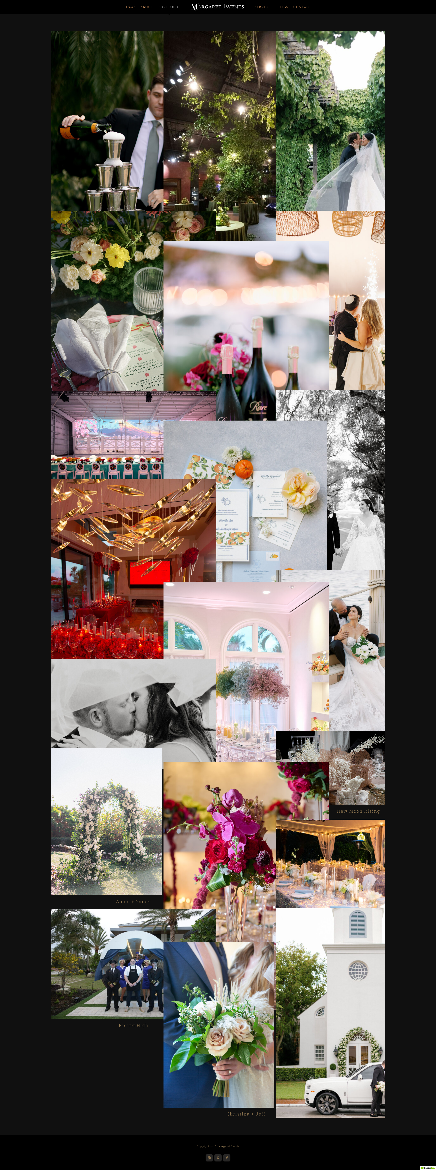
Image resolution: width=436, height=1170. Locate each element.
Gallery (134, 155)
